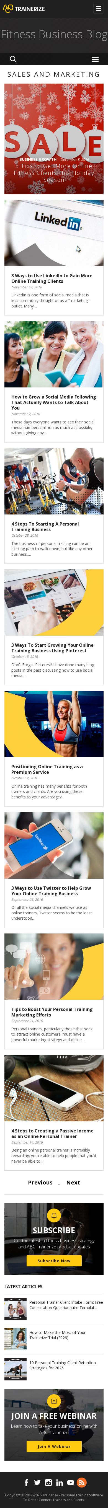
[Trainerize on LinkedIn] (60, 1483)
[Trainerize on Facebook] (26, 1483)
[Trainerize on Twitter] (37, 1483)
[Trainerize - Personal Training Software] (31, 9)
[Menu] (96, 59)
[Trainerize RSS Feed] (82, 1483)
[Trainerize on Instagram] (48, 1483)
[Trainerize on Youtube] (71, 1483)
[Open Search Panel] (13, 59)
